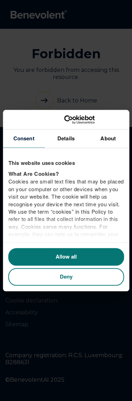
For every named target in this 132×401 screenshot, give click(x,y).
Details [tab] (66, 138)
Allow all (66, 257)
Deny (66, 277)
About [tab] (108, 138)
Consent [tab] (23, 138)
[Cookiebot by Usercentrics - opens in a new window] (94, 119)
